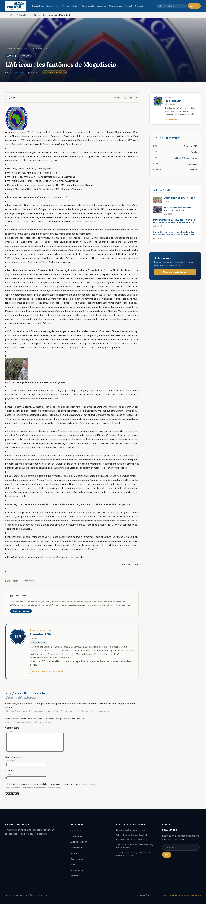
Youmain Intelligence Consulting (185, 895)
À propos (101, 6)
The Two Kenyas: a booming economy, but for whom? (134, 846)
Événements (53, 6)
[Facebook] (136, 97)
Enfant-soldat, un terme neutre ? (131, 830)
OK (166, 855)
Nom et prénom (13, 760)
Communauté (87, 6)
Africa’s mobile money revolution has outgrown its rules (133, 854)
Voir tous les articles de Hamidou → (49, 671)
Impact (128, 6)
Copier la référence (21, 611)
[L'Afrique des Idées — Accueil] (15, 6)
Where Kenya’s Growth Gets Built (131, 835)
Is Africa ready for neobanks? (130, 839)
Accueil (8, 48)
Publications (38, 6)
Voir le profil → (171, 119)
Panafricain (30, 581)
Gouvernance (115, 6)
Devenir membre (78, 870)
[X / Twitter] (124, 97)
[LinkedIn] (130, 97)
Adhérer (194, 6)
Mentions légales (144, 895)
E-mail (8, 774)
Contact (139, 6)
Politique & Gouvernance (55, 72)
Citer (13, 97)
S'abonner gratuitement (175, 272)
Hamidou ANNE (16, 72)
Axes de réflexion (70, 6)
